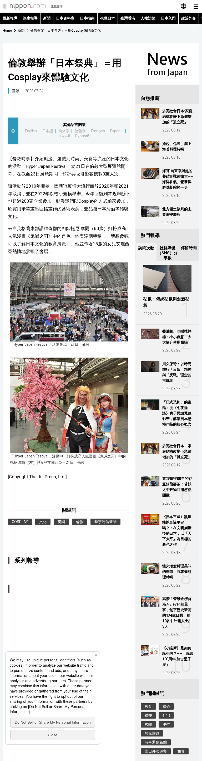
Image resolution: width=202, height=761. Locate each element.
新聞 (46, 18)
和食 (181, 751)
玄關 (148, 724)
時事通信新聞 (105, 522)
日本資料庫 (65, 18)
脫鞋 (166, 724)
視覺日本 (107, 18)
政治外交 (188, 18)
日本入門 (168, 18)
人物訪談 (148, 18)
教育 (148, 706)
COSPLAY (20, 522)
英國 (61, 522)
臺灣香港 (127, 18)
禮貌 (148, 715)
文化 (43, 522)
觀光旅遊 (152, 733)
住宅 (166, 715)
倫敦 (79, 522)
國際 (15, 91)
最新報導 (10, 18)
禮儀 (166, 706)
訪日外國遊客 (156, 751)
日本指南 (87, 18)
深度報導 (30, 18)
